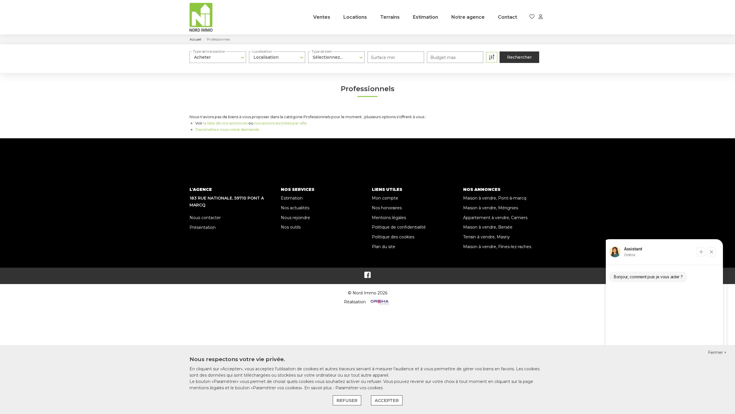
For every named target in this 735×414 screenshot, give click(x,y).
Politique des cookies (393, 236)
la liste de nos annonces (225, 123)
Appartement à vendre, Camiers (495, 217)
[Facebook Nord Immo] (367, 276)
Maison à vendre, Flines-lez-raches (497, 246)
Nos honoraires (387, 207)
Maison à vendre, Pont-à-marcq (494, 198)
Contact (507, 17)
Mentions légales (389, 217)
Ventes (321, 17)
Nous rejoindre (295, 217)
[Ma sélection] (532, 17)
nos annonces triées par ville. (280, 123)
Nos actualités (295, 207)
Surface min (383, 57)
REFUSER (346, 400)
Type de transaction (209, 51)
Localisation (262, 51)
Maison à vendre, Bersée (487, 227)
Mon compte (385, 198)
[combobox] (218, 57)
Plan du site (383, 246)
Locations (355, 17)
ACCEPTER (387, 400)
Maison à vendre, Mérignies (490, 207)
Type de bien (322, 51)
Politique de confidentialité (399, 227)
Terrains (390, 17)
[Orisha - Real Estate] (379, 301)
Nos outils (291, 227)
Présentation (202, 227)
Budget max (443, 57)
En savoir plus (318, 387)
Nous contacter (205, 217)
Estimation (425, 17)
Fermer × (717, 352)
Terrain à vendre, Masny (486, 236)
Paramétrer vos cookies (359, 387)
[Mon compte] (541, 17)
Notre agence (468, 17)
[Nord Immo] (200, 17)
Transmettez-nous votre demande (227, 129)
